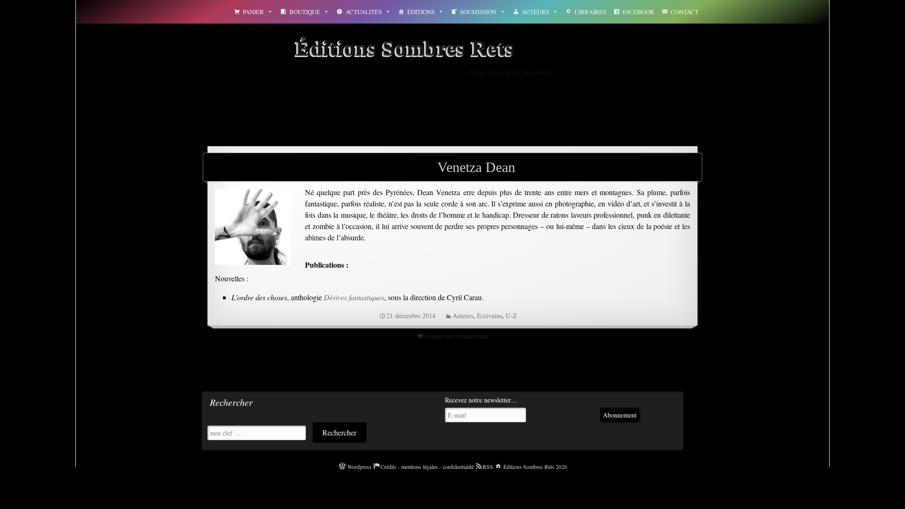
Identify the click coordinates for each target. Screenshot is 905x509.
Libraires (590, 12)
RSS (488, 466)
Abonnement (620, 414)
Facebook (638, 12)
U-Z (511, 315)
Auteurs (535, 12)
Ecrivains (489, 315)
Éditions (421, 12)
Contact (685, 12)
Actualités (364, 12)
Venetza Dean (476, 167)
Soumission (478, 12)
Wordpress (359, 466)
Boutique (304, 12)
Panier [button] (253, 12)
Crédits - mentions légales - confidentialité (427, 466)
